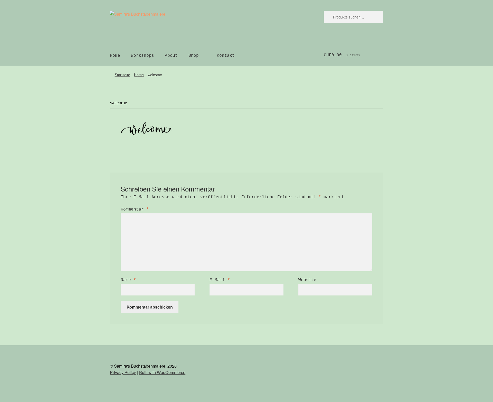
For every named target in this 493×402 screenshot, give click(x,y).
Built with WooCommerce (162, 372)
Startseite (122, 74)
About (171, 55)
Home (115, 55)
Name (128, 280)
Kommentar (135, 209)
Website (307, 280)
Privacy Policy (123, 372)
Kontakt (226, 55)
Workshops (142, 55)
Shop (193, 55)
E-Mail (220, 280)
